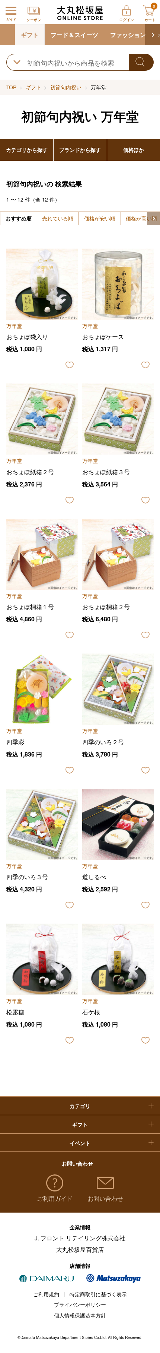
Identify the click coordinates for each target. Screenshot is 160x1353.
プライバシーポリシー (80, 1304)
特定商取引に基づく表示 (98, 1294)
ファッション (128, 34)
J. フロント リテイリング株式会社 (80, 1238)
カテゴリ (80, 1106)
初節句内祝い (65, 87)
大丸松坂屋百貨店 (80, 1249)
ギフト (30, 34)
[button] (152, 34)
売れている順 (57, 218)
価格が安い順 (99, 218)
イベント (80, 1143)
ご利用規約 (46, 1294)
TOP (11, 87)
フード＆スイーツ (74, 34)
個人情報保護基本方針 (80, 1315)
